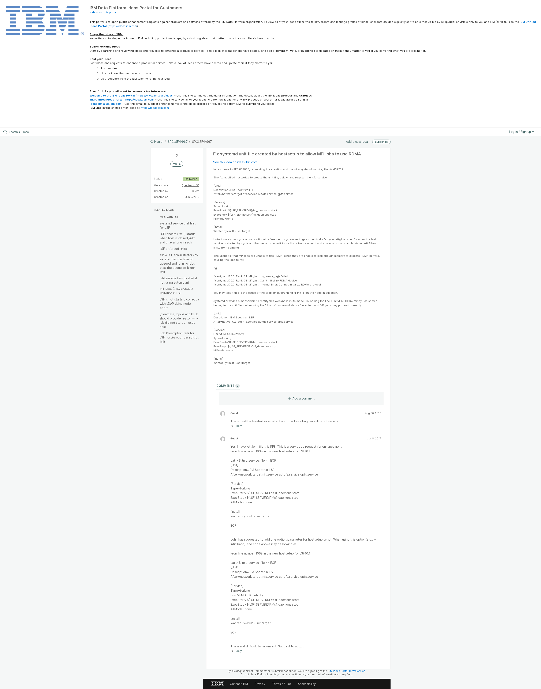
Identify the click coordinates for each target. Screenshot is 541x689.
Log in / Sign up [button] (520, 131)
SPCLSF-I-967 (178, 141)
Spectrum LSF (190, 185)
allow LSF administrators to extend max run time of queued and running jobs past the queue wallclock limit (179, 263)
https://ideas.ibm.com (123, 26)
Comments (227, 385)
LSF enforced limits (173, 248)
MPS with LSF (169, 217)
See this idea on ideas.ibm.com (235, 162)
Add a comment (303, 398)
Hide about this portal (103, 12)
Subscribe (381, 141)
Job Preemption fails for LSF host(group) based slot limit (179, 337)
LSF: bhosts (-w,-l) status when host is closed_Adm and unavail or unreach (177, 238)
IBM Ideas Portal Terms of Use (346, 671)
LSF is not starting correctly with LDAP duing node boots (179, 304)
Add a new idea (357, 141)
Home (158, 141)
